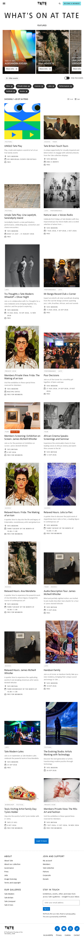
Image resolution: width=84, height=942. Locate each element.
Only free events (77, 78)
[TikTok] (77, 928)
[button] (59, 3)
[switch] (67, 78)
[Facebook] (57, 928)
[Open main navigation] (20, 3)
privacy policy (70, 914)
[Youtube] (63, 928)
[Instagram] (70, 928)
